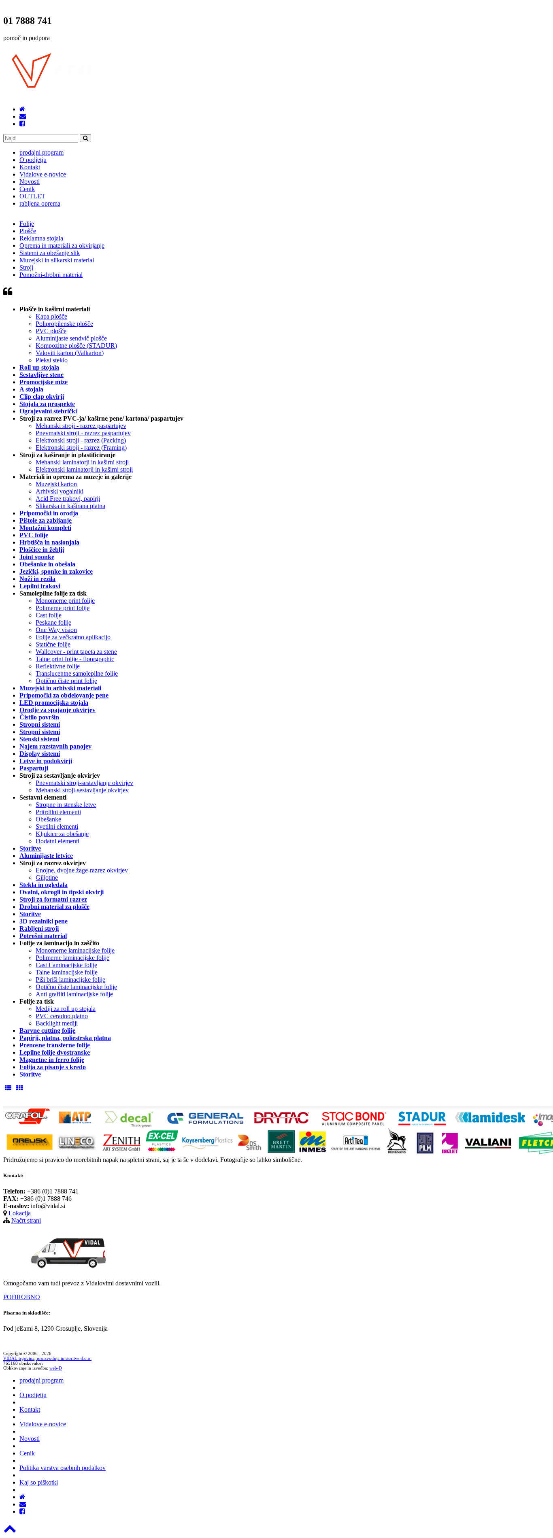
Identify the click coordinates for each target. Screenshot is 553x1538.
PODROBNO (21, 1296)
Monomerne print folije (65, 600)
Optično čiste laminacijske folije (76, 986)
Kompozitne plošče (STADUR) (76, 345)
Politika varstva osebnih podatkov (62, 1467)
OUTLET (32, 196)
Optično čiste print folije (66, 680)
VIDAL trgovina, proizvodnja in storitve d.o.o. (47, 1358)
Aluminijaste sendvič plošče (71, 338)
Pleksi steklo (52, 360)
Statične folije (53, 644)
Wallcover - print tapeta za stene (76, 651)
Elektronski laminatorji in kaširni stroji (84, 469)
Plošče (27, 231)
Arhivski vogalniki (59, 491)
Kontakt (29, 167)
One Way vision (56, 629)
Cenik (27, 188)
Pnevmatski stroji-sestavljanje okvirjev (84, 782)
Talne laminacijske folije (67, 972)
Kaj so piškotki (38, 1482)
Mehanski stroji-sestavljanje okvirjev (82, 790)
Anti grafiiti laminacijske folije (74, 994)
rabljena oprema (39, 203)
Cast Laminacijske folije (66, 965)
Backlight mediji (57, 1023)
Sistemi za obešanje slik (49, 252)
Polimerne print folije (62, 607)
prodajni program (41, 152)
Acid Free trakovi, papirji (68, 498)
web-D (55, 1368)
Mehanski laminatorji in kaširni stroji (82, 462)
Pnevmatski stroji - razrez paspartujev (83, 433)
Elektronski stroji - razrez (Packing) (81, 440)
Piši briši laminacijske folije (70, 979)
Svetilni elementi (57, 826)
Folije (26, 223)
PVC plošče (51, 331)
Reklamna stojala (41, 238)
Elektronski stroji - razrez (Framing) (81, 447)
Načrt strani (26, 1220)
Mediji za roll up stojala (66, 1008)
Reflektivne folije (58, 666)
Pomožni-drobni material (51, 274)
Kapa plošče (51, 316)
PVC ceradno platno (62, 1016)
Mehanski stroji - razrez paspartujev (81, 425)
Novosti (29, 181)
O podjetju (33, 159)
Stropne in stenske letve (66, 804)
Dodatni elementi (57, 841)
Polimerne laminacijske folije (72, 957)
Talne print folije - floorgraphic (75, 658)
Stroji (26, 267)
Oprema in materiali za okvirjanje (61, 245)
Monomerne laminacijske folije (75, 950)
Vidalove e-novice (42, 174)
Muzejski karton (56, 484)
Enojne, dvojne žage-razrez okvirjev (82, 870)
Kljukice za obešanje (62, 833)
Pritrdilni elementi (58, 811)
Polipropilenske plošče (64, 323)
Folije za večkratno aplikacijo (73, 637)
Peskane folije (53, 622)
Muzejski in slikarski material (56, 260)
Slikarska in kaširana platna (70, 505)
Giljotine (47, 877)
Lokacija (20, 1213)
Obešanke (48, 819)
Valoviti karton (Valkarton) (70, 352)
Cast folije (49, 615)
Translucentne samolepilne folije (77, 673)
